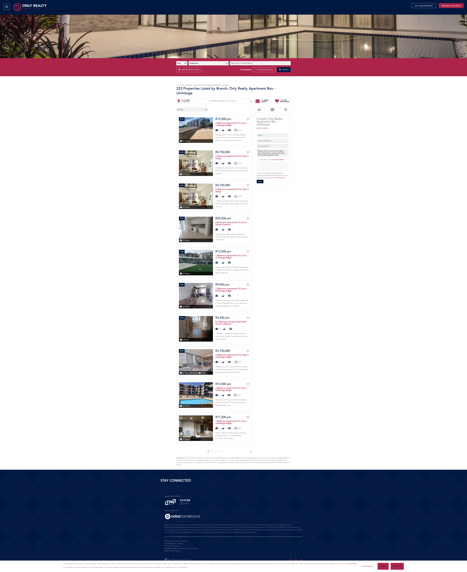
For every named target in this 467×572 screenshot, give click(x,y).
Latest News (245, 530)
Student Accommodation (224, 527)
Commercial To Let (250, 527)
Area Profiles (277, 530)
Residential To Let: (169, 541)
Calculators (215, 530)
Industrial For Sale (260, 525)
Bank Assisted (205, 525)
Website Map (225, 532)
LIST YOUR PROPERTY (424, 6)
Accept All (397, 566)
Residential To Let (262, 527)
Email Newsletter (278, 160)
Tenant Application (197, 530)
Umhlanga (184, 541)
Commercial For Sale (273, 525)
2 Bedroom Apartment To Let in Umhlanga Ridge (231, 124)
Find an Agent (178, 532)
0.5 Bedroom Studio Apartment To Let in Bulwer (231, 323)
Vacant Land (214, 525)
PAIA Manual (188, 532)
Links (231, 532)
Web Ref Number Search (190, 70)
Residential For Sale (190, 527)
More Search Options (266, 70)
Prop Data (187, 560)
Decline (383, 566)
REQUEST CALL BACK (451, 6)
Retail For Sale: (169, 551)
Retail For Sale (249, 525)
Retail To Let (201, 527)
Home (171, 525)
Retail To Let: (168, 546)
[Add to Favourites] (248, 119)
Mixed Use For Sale (224, 525)
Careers (284, 530)
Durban (178, 541)
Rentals (275, 527)
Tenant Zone (207, 530)
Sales (270, 527)
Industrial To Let (211, 527)
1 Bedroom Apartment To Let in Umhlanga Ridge (231, 422)
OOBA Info (282, 527)
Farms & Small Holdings (192, 525)
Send (260, 181)
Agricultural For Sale (237, 525)
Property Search (179, 525)
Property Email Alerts (233, 530)
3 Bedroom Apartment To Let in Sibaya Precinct (231, 223)
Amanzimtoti (181, 548)
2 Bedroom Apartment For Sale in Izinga (232, 157)
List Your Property (169, 530)
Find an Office (169, 532)
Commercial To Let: (170, 543)
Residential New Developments (173, 527)
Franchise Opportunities (295, 530)
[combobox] (261, 63)
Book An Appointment (183, 530)
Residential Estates (286, 525)
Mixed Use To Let (238, 527)
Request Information (240, 532)
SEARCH (285, 70)
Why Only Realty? (266, 530)
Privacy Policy (280, 178)
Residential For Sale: (170, 548)
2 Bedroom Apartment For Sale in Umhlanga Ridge (232, 356)
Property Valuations (293, 527)
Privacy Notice (197, 532)
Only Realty (188, 85)
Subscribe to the (272, 160)
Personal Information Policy (211, 532)
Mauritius (223, 530)
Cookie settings (367, 566)
